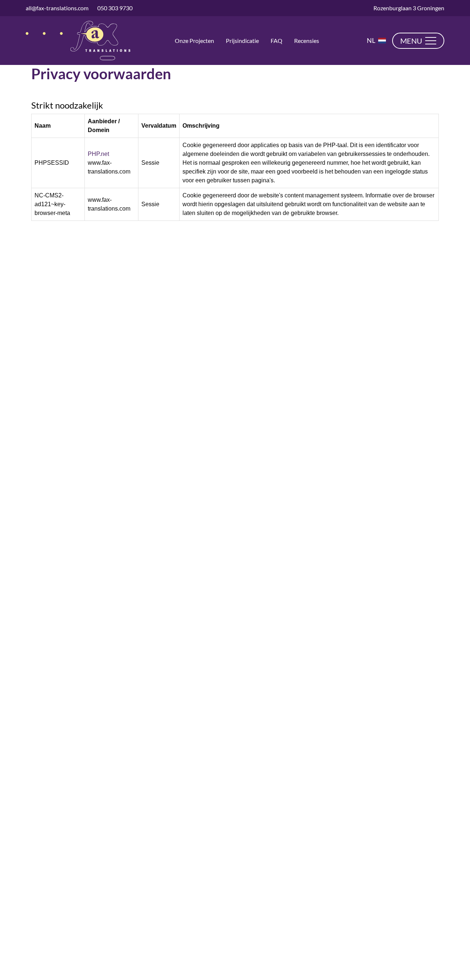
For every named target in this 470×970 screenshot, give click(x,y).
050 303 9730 (115, 7)
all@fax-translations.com (57, 7)
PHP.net (98, 154)
